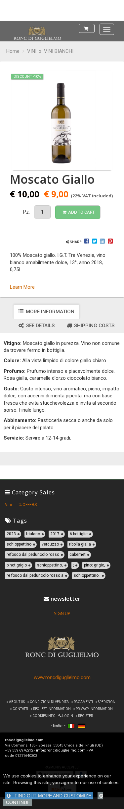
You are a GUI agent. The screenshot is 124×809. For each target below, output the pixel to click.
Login (67, 716)
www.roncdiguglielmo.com (62, 677)
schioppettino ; (87, 575)
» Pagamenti (82, 702)
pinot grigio (17, 565)
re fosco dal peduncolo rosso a (35, 575)
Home (13, 51)
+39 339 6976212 (19, 750)
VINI (31, 51)
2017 (55, 534)
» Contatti (19, 709)
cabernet (77, 554)
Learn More (22, 287)
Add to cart (81, 212)
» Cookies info (43, 716)
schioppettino (19, 544)
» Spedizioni (106, 702)
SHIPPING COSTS (93, 326)
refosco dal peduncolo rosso (33, 554)
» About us (16, 702)
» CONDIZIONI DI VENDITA (48, 702)
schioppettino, (50, 565)
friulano (33, 534)
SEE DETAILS (40, 326)
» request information (51, 709)
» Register (84, 716)
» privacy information (93, 709)
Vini (8, 504)
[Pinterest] (110, 242)
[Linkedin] (102, 242)
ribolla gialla (80, 544)
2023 (11, 534)
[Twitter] (94, 242)
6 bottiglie (79, 534)
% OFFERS (28, 504)
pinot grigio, (94, 565)
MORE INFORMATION (49, 312)
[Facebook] (87, 242)
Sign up (62, 613)
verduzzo (50, 544)
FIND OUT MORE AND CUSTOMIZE (51, 795)
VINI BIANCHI (58, 51)
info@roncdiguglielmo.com (61, 750)
